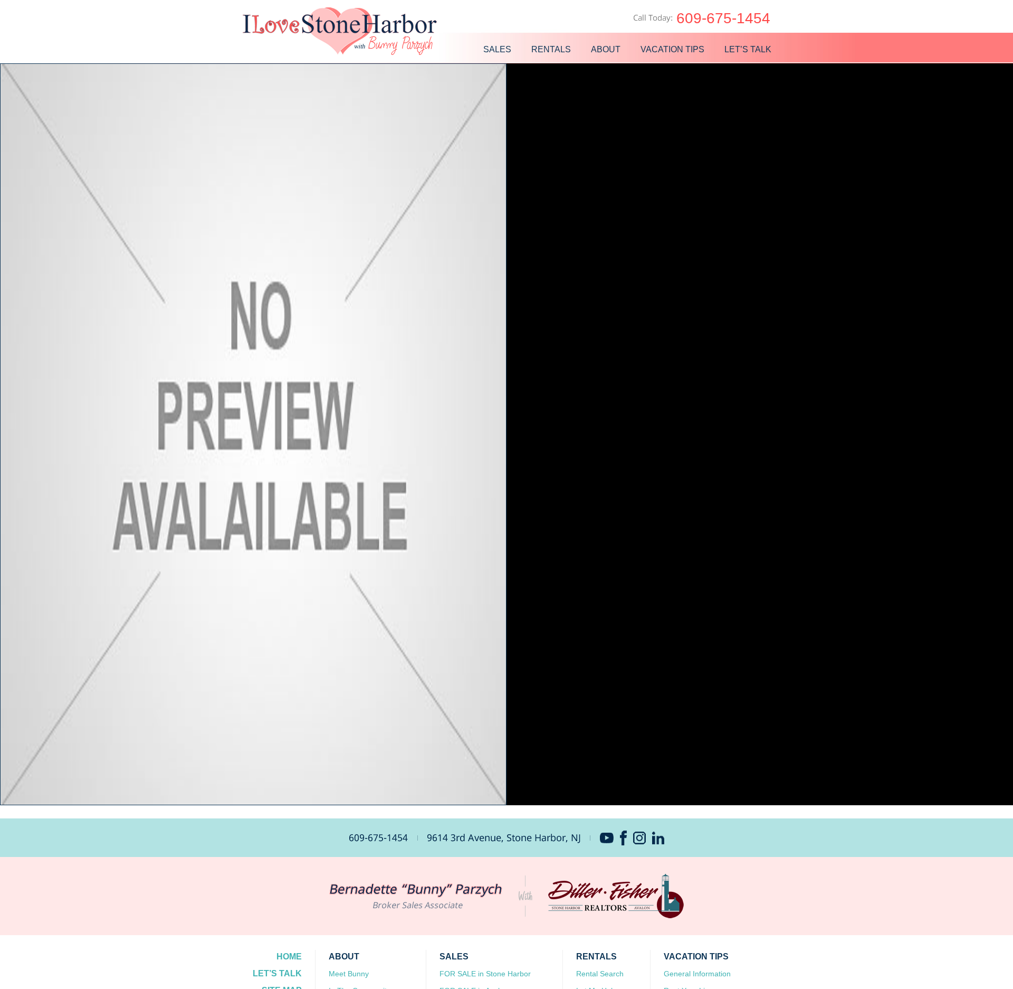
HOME (289, 956)
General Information (697, 973)
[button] (253, 434)
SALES (498, 49)
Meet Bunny (349, 973)
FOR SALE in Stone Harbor (485, 973)
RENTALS (552, 49)
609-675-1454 (723, 18)
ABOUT (607, 49)
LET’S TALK (748, 49)
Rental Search (600, 973)
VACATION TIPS (673, 49)
